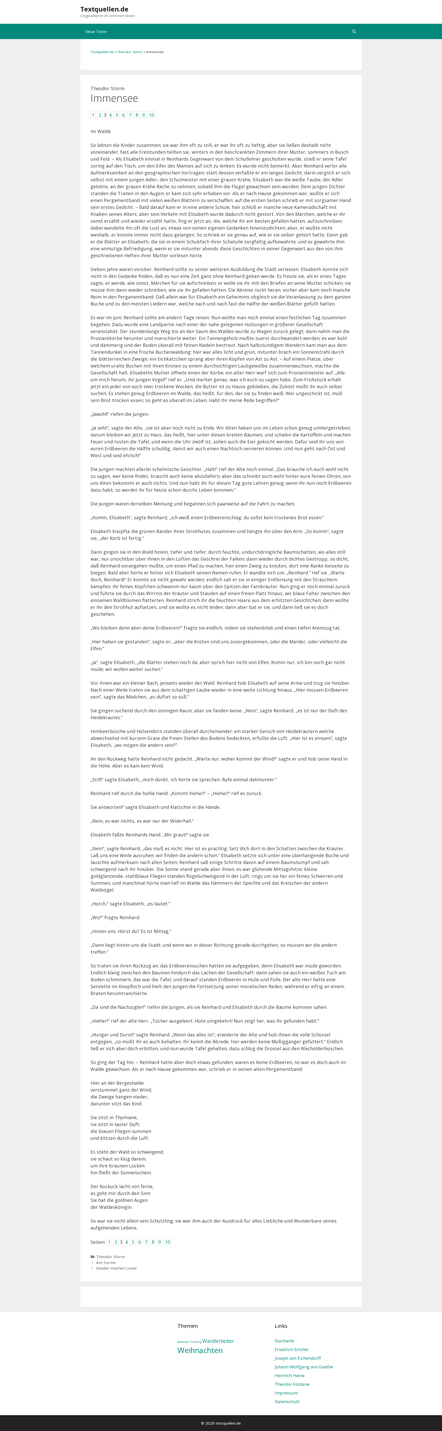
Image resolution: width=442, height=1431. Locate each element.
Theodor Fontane (292, 1384)
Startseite (284, 1341)
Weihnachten (200, 1350)
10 (167, 1242)
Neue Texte (96, 31)
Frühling (195, 1342)
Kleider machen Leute (116, 1268)
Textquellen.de (104, 9)
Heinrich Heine (290, 1375)
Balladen (183, 1342)
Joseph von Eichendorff (298, 1358)
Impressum (286, 1393)
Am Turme (106, 1262)
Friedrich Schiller (292, 1349)
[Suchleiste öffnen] (354, 31)
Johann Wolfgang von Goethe (304, 1367)
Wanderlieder (218, 1341)
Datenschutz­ (287, 1401)
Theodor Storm (130, 52)
